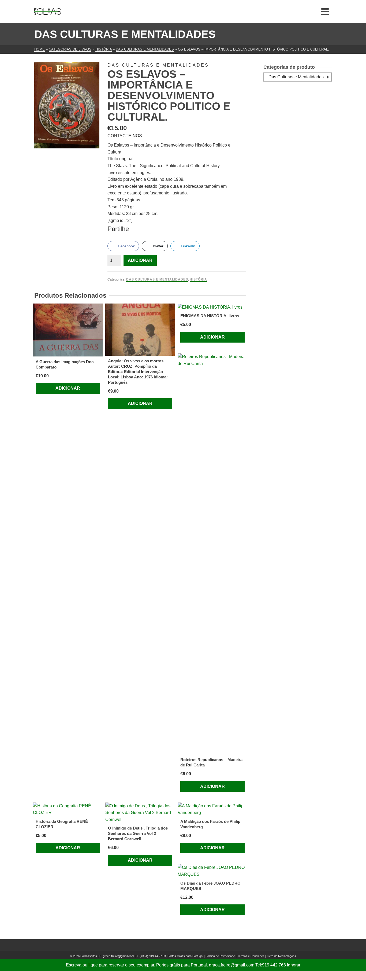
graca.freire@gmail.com (118, 956)
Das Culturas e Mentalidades (157, 279)
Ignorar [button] (293, 965)
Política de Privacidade (220, 956)
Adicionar (140, 260)
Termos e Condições (250, 956)
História (198, 279)
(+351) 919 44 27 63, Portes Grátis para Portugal (172, 956)
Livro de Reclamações (281, 956)
